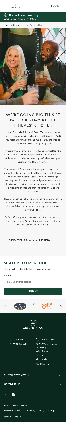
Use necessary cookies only (33, 266)
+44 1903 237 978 (18, 343)
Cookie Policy (29, 410)
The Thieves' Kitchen (18, 375)
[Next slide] (59, 306)
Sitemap (50, 410)
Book (55, 6)
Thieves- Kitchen (12, 25)
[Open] (6, 6)
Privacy (41, 410)
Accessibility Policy (12, 410)
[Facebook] (6, 394)
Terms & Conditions (12, 416)
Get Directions (43, 364)
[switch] (58, 214)
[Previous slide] (6, 306)
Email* (8, 275)
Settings (52, 246)
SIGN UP (33, 291)
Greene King (12, 384)
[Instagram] (14, 394)
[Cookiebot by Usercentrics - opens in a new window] (49, 153)
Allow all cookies (33, 256)
